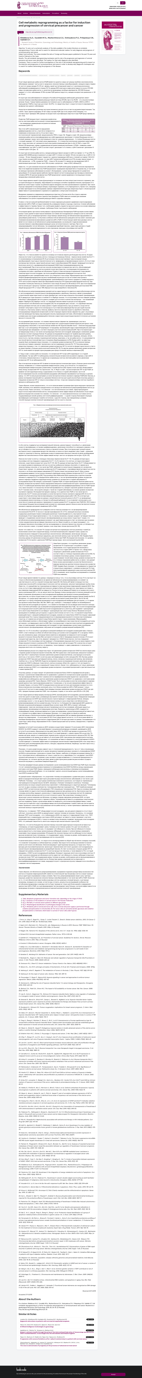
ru (117, 3)
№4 (39, 17)
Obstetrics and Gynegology (24, 17)
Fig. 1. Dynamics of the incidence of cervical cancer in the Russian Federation (48, 900)
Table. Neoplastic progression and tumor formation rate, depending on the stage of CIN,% (52, 899)
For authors (55, 13)
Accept (113, 1374)
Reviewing (64, 13)
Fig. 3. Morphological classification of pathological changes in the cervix (46, 905)
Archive (25, 13)
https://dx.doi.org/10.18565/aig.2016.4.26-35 (39, 32)
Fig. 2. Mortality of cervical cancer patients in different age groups (44, 903)
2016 (34, 17)
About (19, 13)
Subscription (46, 13)
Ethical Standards (35, 13)
